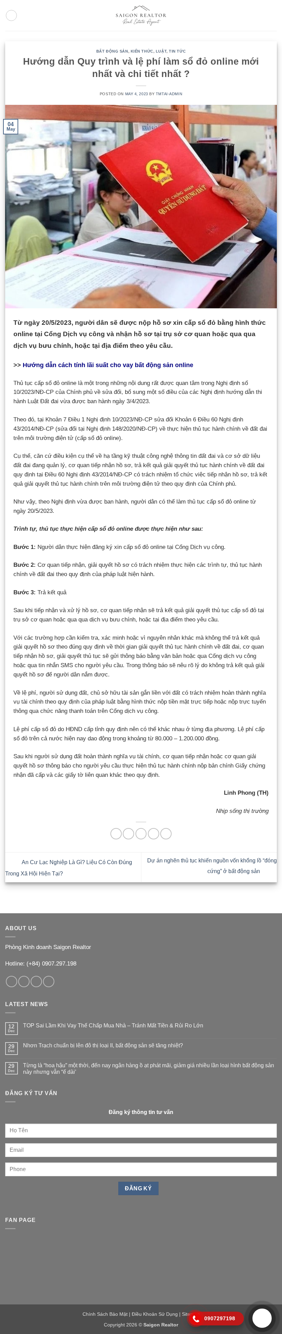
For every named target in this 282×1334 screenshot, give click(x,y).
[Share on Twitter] (141, 833)
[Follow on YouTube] (48, 981)
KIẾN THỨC (142, 51)
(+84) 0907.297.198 (51, 963)
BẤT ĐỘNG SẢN (112, 51)
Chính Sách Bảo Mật (105, 1314)
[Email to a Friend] (153, 833)
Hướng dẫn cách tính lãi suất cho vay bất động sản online (108, 365)
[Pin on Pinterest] (166, 833)
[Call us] (36, 981)
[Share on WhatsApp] (116, 833)
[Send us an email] (24, 981)
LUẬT (161, 51)
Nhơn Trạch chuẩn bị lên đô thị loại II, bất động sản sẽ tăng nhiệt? (103, 1045)
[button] (11, 15)
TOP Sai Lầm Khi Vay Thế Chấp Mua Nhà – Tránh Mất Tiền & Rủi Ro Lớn (113, 1025)
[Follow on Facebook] (11, 981)
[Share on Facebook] (128, 833)
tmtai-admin (169, 94)
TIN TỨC (177, 51)
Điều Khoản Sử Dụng (155, 1314)
